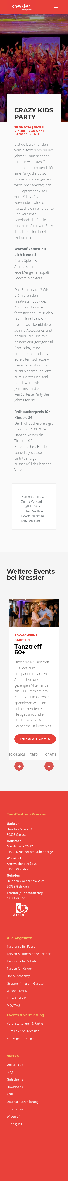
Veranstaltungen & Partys (25, 1023)
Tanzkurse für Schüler (22, 961)
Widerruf (13, 1116)
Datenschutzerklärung (23, 1102)
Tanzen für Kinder (19, 968)
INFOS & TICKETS (35, 739)
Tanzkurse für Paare (21, 946)
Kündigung (14, 1124)
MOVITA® (13, 1006)
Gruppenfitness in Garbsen (26, 983)
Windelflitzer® (17, 991)
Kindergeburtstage (20, 1038)
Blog (10, 1072)
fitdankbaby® (16, 998)
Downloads (15, 1087)
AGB (10, 1094)
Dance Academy (18, 976)
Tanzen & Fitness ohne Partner (29, 954)
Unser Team (15, 1065)
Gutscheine (15, 1079)
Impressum (15, 1109)
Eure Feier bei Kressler (23, 1031)
